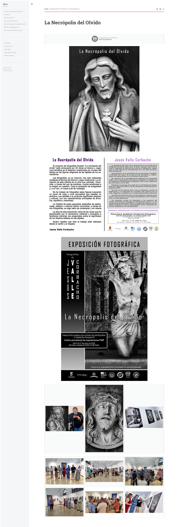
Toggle (32, 4)
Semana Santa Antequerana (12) (13, 30)
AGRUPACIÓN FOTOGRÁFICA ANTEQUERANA (62, 9)
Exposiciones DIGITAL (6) (11, 21)
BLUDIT (10, 70)
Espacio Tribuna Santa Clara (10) (13, 11)
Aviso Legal (7, 49)
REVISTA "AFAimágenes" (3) (11, 27)
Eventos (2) (7, 14)
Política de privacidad (10, 52)
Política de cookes (9, 55)
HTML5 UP (9, 69)
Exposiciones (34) (9, 18)
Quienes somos (8, 46)
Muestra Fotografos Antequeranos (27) (15, 24)
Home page (7, 43)
